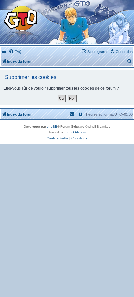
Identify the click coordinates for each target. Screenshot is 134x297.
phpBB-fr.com (76, 132)
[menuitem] (15, 52)
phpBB (52, 126)
